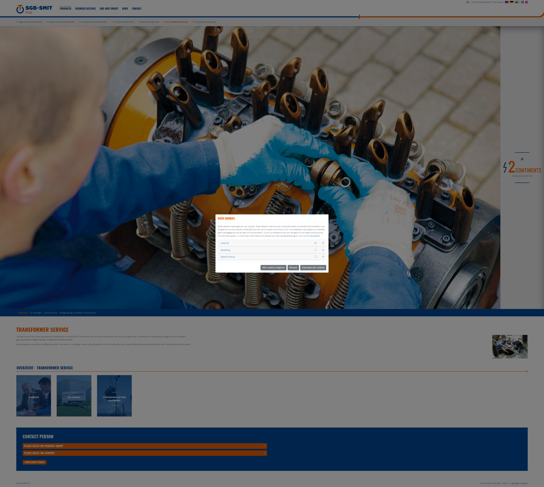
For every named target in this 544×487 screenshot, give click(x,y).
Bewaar (293, 267)
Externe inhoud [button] (228, 256)
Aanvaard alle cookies (313, 267)
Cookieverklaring (288, 235)
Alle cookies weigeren (273, 267)
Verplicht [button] (225, 243)
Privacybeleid (313, 235)
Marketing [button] (225, 250)
